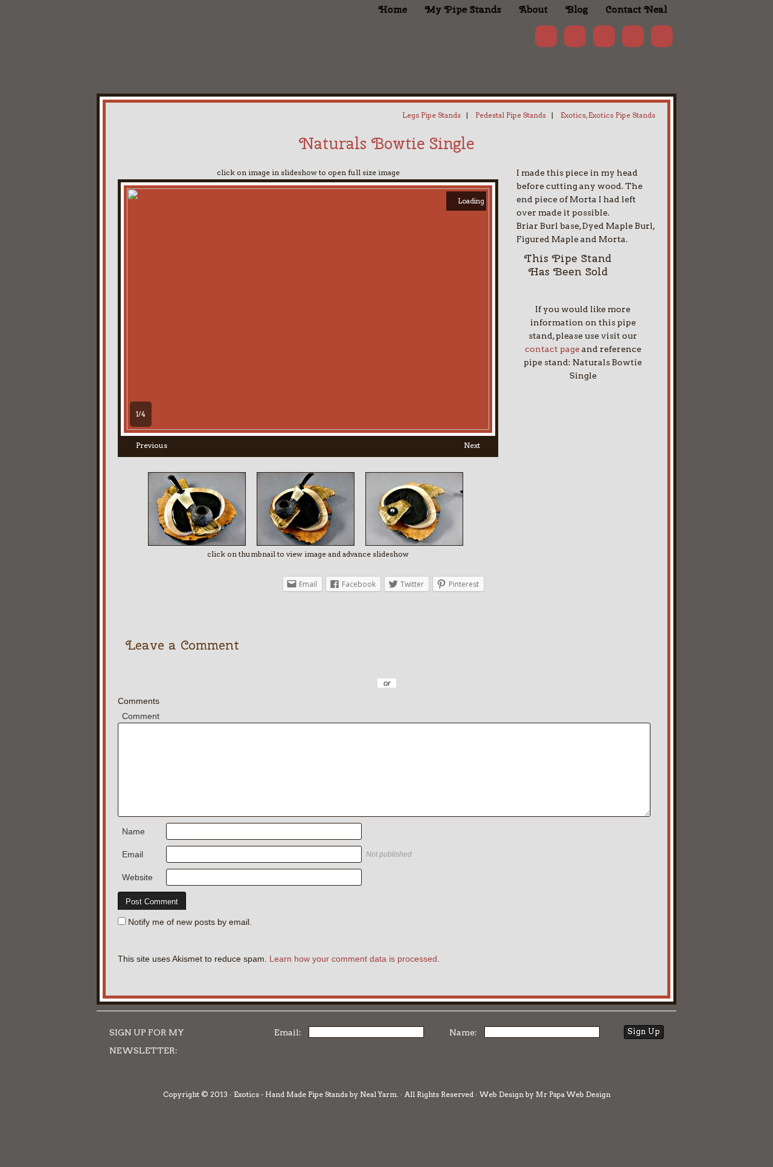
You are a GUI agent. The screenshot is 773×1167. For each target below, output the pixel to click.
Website (137, 877)
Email (132, 854)
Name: (463, 1032)
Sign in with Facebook (441, 665)
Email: (287, 1032)
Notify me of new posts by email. (190, 922)
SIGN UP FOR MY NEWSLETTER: (146, 1041)
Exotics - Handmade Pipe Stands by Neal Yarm (196, 30)
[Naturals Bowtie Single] (308, 427)
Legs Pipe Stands (431, 115)
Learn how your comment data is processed (353, 959)
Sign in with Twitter (332, 665)
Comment (140, 716)
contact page (552, 349)
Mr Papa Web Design (573, 1094)
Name (133, 831)
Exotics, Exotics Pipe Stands (607, 115)
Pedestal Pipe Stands (510, 115)
